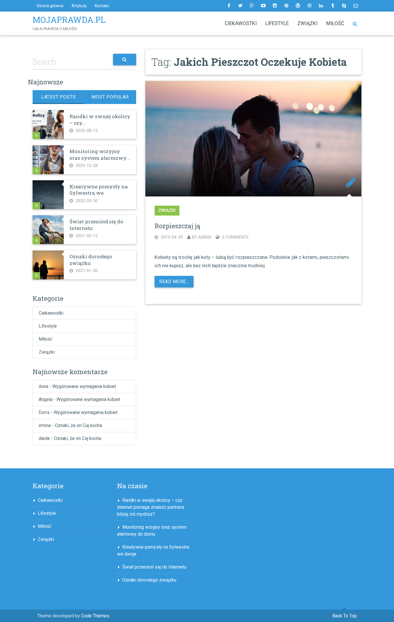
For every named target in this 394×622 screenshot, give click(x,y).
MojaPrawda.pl (69, 19)
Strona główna (50, 5)
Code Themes (95, 616)
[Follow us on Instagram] (275, 6)
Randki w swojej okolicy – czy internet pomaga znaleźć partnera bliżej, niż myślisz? (150, 507)
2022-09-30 (85, 200)
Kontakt (102, 5)
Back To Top (344, 616)
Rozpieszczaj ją (177, 226)
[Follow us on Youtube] (263, 6)
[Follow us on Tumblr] (332, 6)
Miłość (335, 23)
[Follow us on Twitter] (240, 6)
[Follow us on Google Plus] (252, 6)
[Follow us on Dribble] (309, 6)
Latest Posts (58, 97)
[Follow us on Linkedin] (321, 6)
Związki (307, 23)
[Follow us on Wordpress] (298, 6)
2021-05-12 (85, 235)
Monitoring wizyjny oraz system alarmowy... (100, 154)
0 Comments (235, 237)
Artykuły (79, 5)
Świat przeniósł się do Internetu (96, 224)
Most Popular (110, 97)
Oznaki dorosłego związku (91, 259)
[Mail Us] (355, 6)
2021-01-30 (85, 270)
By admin (201, 237)
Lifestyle (277, 23)
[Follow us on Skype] (344, 6)
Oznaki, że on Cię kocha (78, 425)
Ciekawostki (241, 23)
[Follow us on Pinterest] (286, 6)
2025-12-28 (85, 165)
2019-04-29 (171, 237)
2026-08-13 (85, 130)
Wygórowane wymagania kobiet (84, 386)
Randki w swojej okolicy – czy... (100, 119)
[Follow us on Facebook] (228, 6)
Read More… (174, 281)
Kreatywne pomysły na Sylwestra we (99, 189)
